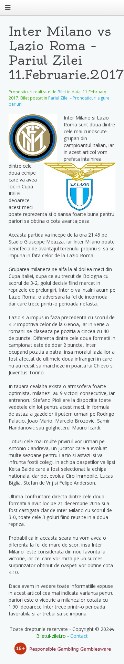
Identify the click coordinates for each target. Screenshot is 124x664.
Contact (79, 636)
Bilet (62, 92)
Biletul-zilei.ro (51, 636)
